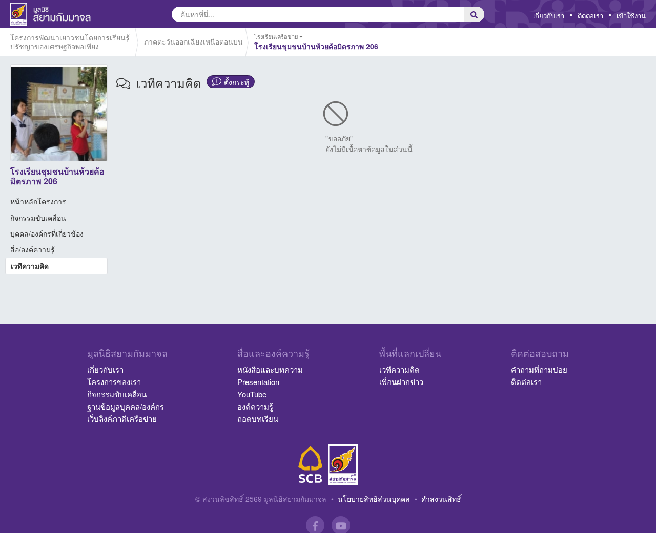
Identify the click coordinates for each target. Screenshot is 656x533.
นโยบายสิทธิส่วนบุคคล (374, 499)
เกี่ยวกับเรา (548, 15)
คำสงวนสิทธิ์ (441, 499)
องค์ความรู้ (255, 406)
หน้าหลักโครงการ (38, 201)
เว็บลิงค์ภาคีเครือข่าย (122, 418)
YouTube (251, 394)
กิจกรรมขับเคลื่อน (38, 217)
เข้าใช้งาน (631, 15)
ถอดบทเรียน (257, 418)
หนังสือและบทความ (270, 369)
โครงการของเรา (114, 381)
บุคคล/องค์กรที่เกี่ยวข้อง (47, 233)
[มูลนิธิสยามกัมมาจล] (343, 464)
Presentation (258, 381)
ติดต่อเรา (590, 15)
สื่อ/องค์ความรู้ (32, 249)
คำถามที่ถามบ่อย (539, 369)
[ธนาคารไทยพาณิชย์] (310, 464)
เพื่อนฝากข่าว (401, 381)
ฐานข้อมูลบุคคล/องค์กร (125, 406)
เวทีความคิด (30, 266)
